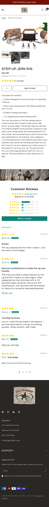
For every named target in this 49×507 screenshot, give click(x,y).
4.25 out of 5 (30, 194)
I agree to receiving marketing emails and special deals (22, 476)
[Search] (42, 10)
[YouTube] (15, 412)
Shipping (5, 76)
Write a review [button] (24, 219)
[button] (8, 81)
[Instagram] (9, 412)
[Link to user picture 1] (7, 297)
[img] (8, 234)
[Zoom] (42, 25)
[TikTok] (20, 411)
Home (4, 18)
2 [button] (23, 372)
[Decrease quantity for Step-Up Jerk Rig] (3, 88)
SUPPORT (7, 450)
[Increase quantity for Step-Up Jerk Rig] (10, 88)
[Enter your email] (45, 471)
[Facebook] (4, 412)
